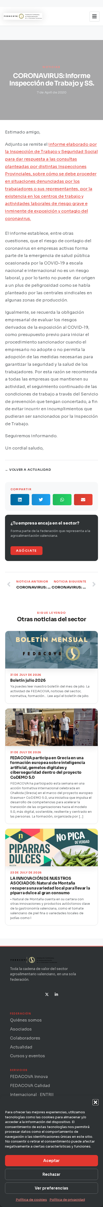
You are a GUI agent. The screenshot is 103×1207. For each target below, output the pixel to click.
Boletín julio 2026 (28, 680)
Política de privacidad (67, 1200)
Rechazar (51, 1174)
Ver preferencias (51, 1188)
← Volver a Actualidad (28, 470)
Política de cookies (31, 1200)
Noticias (51, 67)
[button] (95, 1102)
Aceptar (51, 1160)
